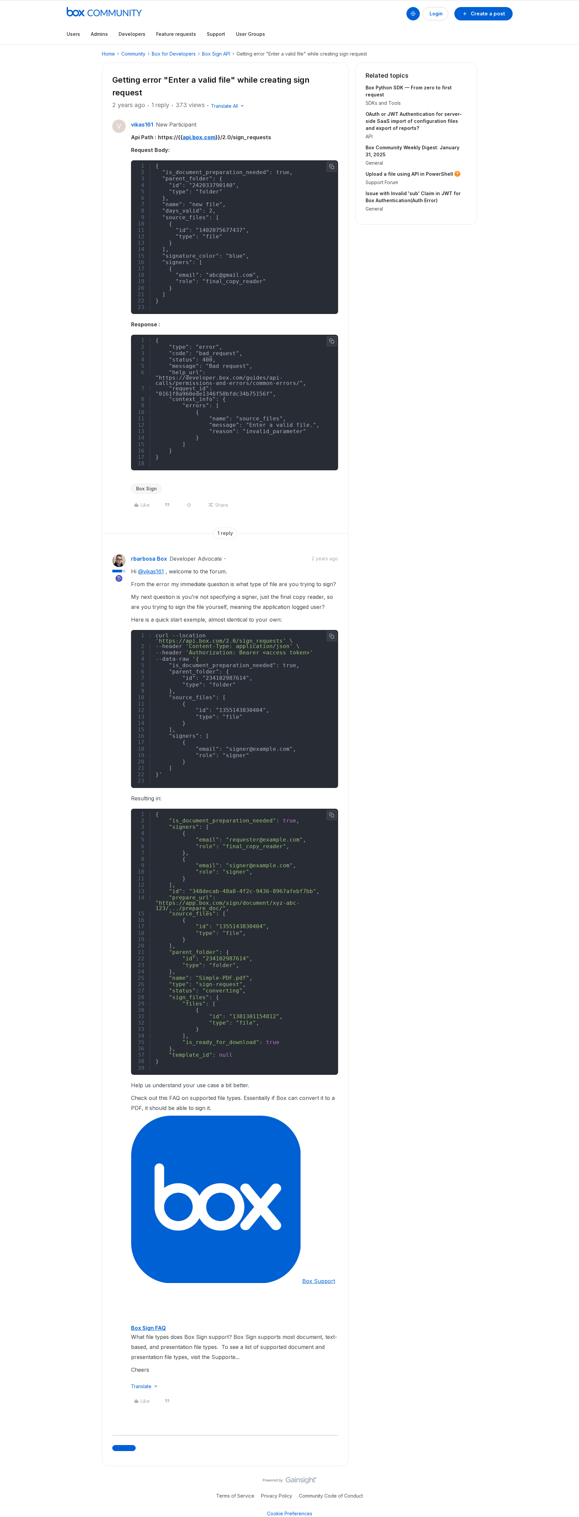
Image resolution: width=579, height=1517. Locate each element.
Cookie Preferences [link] (289, 1513)
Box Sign (146, 488)
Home (108, 54)
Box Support (318, 1281)
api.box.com (199, 137)
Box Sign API (216, 54)
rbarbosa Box (149, 558)
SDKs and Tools (383, 103)
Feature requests (176, 34)
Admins (99, 34)
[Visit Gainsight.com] (290, 1482)
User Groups (250, 34)
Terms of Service (235, 1496)
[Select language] (413, 13)
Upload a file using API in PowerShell (409, 174)
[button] (483, 13)
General (374, 163)
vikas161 (142, 124)
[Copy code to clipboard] (332, 167)
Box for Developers (174, 54)
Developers (132, 34)
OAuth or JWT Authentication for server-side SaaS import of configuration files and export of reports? (414, 121)
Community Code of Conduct (331, 1496)
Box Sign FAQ (148, 1328)
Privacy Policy (277, 1496)
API (369, 136)
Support (216, 34)
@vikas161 (151, 571)
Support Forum (382, 182)
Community (133, 54)
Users (73, 34)
